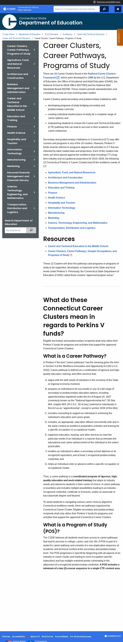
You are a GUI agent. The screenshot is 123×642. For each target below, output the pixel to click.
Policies (6, 636)
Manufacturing (16, 159)
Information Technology (14, 151)
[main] (61, 322)
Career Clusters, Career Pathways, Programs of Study (19, 49)
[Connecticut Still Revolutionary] (113, 636)
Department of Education (29, 34)
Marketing (13, 166)
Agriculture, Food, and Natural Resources (18, 63)
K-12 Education (51, 34)
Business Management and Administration (18, 88)
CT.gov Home (8, 34)
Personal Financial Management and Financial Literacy (18, 176)
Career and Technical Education (90, 34)
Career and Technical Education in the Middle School (17, 104)
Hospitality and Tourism (16, 141)
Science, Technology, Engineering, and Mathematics (17, 192)
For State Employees (80, 636)
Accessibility (18, 636)
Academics (67, 34)
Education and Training (16, 118)
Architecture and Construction (17, 76)
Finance (12, 126)
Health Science (16, 133)
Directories (47, 636)
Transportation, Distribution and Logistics (17, 208)
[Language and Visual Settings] (118, 9)
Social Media (61, 636)
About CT (35, 636)
